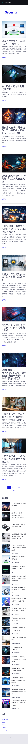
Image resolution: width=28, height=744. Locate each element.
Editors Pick (5, 719)
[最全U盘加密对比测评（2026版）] (6, 650)
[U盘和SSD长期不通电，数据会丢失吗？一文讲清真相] (6, 601)
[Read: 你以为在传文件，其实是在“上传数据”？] (14, 29)
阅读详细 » (4, 57)
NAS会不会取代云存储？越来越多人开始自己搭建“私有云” (19, 691)
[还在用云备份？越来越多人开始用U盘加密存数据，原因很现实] (6, 660)
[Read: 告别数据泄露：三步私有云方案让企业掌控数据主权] (14, 445)
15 (19, 487)
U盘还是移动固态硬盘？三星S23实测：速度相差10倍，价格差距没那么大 (19, 536)
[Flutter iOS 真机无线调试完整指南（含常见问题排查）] (6, 611)
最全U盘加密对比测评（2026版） (13, 88)
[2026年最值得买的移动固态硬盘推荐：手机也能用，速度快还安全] (6, 703)
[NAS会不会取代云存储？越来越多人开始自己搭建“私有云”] (6, 692)
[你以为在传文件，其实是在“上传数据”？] (6, 559)
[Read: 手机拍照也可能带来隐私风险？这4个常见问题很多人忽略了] (14, 214)
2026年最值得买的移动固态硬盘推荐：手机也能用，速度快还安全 (19, 703)
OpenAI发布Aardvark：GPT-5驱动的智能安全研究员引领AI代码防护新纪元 (14, 374)
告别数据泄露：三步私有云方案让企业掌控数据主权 (13, 458)
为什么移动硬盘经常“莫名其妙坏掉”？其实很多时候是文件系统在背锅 (19, 578)
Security (4, 724)
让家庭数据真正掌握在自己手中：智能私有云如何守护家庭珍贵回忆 (13, 417)
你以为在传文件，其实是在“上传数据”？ (13, 42)
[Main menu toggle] (25, 2)
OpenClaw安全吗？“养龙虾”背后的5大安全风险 (14, 178)
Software (4, 727)
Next (15, 490)
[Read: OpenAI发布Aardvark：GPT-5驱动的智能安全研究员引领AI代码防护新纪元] (14, 359)
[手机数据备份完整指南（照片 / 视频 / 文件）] (6, 631)
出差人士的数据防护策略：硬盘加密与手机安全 (13, 277)
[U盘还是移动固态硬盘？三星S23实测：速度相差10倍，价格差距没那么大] (6, 537)
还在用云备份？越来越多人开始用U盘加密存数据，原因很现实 (13, 130)
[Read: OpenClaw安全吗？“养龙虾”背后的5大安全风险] (14, 163)
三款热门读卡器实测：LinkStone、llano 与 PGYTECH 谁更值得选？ (18, 515)
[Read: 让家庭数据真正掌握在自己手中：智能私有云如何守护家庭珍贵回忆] (14, 404)
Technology (5, 730)
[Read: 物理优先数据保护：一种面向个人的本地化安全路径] (14, 314)
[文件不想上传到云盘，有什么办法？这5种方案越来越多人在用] (6, 548)
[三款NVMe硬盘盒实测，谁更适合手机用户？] (6, 527)
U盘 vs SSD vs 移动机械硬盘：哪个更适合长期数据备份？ (19, 590)
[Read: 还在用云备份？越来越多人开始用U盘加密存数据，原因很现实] (14, 116)
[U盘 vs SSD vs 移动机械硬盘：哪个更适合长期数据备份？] (6, 590)
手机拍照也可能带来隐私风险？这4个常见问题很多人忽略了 (14, 229)
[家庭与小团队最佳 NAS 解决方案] (6, 640)
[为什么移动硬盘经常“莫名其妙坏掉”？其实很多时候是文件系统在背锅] (6, 579)
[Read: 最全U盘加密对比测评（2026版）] (14, 73)
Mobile (3, 722)
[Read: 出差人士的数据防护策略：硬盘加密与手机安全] (14, 263)
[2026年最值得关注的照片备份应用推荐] (6, 506)
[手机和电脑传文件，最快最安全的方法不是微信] (6, 569)
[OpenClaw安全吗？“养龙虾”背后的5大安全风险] (6, 671)
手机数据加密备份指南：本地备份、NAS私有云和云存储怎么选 (19, 680)
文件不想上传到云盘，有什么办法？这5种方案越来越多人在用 (19, 548)
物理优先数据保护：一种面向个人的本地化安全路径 (13, 327)
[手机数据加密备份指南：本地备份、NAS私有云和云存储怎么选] (6, 681)
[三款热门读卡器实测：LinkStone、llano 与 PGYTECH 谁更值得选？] (6, 516)
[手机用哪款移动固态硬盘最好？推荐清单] (6, 621)
